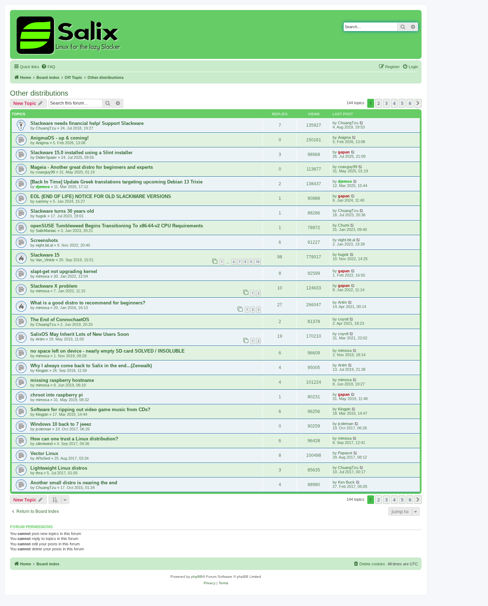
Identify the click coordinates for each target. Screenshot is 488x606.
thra (39, 473)
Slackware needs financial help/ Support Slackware (87, 123)
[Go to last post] (361, 123)
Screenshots (44, 240)
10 (257, 261)
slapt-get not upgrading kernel (63, 271)
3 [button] (386, 103)
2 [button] (378, 103)
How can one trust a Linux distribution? (74, 438)
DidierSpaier (46, 157)
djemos (43, 187)
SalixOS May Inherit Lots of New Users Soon (79, 334)
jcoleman (43, 429)
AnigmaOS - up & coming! (59, 138)
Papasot (345, 453)
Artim (342, 302)
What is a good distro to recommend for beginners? (87, 302)
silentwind (44, 443)
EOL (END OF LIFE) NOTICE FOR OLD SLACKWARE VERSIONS (100, 196)
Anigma (42, 143)
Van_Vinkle (45, 260)
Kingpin (42, 370)
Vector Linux (44, 453)
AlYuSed (43, 458)
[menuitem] (48, 66)
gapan (344, 152)
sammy (42, 201)
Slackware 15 (44, 255)
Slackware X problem (54, 286)
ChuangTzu (46, 128)
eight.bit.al (44, 245)
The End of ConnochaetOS (59, 319)
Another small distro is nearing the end (73, 482)
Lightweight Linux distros (58, 468)
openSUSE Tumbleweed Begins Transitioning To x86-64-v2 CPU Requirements (116, 225)
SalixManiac (46, 230)
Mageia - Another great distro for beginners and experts (91, 167)
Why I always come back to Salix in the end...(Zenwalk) (91, 365)
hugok (41, 216)
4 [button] (394, 103)
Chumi (343, 225)
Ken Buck (346, 482)
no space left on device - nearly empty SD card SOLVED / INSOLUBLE (107, 351)
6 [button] (410, 103)
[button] (418, 103)
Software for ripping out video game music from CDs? (90, 409)
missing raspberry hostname (62, 380)
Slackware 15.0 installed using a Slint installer (81, 152)
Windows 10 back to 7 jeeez (60, 424)
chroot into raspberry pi (56, 395)
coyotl (343, 319)
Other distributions (39, 93)
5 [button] (402, 103)
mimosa (42, 276)
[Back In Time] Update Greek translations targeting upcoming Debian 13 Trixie (116, 182)
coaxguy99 (45, 172)
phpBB (197, 577)
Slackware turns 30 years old (62, 211)
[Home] (69, 34)
